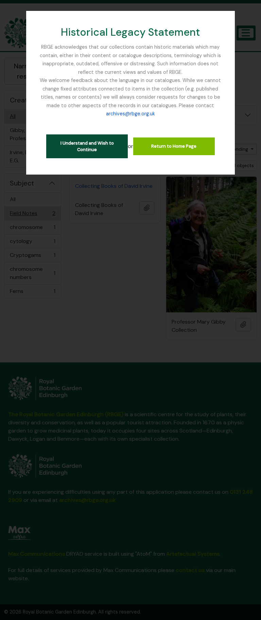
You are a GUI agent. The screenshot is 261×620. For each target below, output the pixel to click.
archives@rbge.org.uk (130, 114)
